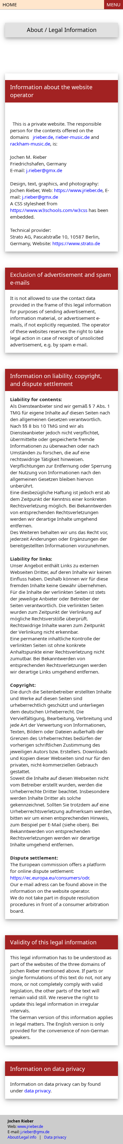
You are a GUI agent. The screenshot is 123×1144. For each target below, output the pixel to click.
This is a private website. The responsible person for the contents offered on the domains (55, 130)
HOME (10, 4)
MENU (113, 4)
